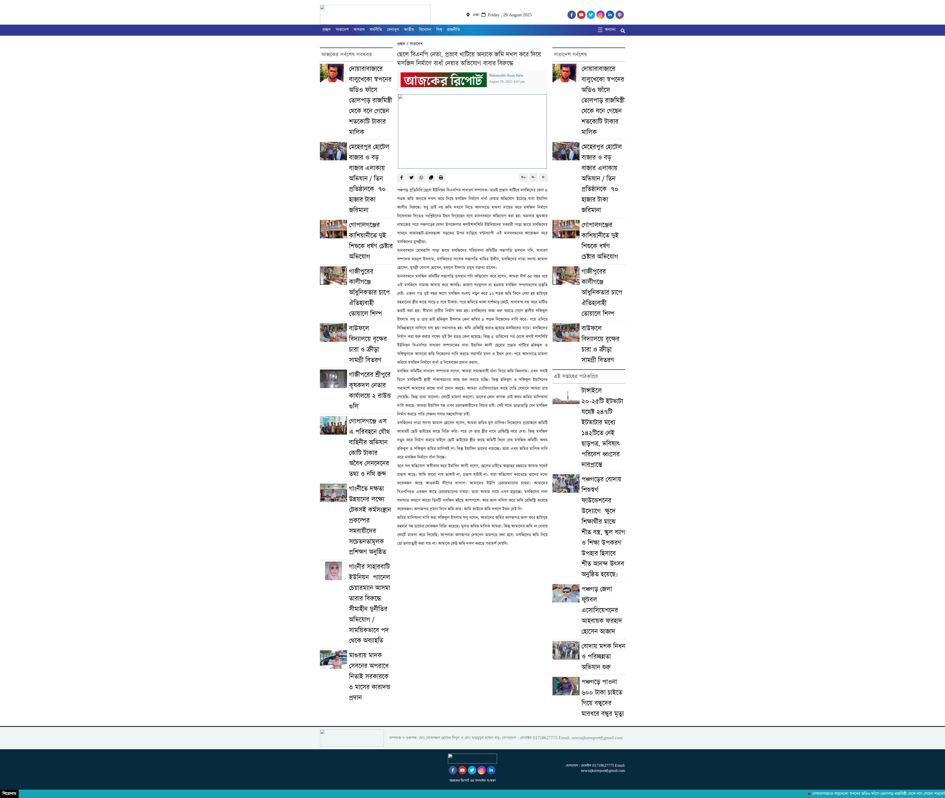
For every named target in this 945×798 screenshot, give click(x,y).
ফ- (533, 177)
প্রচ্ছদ (326, 30)
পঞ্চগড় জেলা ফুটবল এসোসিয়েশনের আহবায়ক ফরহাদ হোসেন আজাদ (602, 610)
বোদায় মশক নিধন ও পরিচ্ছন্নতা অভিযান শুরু (603, 657)
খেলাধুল (393, 30)
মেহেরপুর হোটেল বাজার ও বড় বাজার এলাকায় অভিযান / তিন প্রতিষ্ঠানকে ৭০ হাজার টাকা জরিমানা (369, 179)
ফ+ (523, 177)
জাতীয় (409, 30)
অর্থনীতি (376, 30)
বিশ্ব (439, 30)
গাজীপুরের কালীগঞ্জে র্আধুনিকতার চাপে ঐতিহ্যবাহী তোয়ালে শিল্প (369, 292)
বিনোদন (425, 30)
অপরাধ (359, 30)
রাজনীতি (453, 30)
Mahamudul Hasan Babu (506, 76)
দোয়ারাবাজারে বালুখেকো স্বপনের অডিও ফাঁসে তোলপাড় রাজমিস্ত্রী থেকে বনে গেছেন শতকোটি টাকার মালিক (370, 101)
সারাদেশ (342, 30)
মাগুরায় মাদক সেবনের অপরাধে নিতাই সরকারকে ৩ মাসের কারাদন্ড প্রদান (369, 676)
